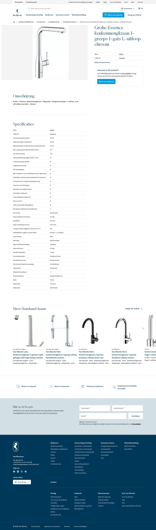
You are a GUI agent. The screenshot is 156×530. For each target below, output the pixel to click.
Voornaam (85, 408)
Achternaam (119, 408)
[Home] (14, 22)
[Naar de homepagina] (17, 12)
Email (83, 416)
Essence (122, 58)
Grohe (121, 54)
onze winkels (126, 73)
